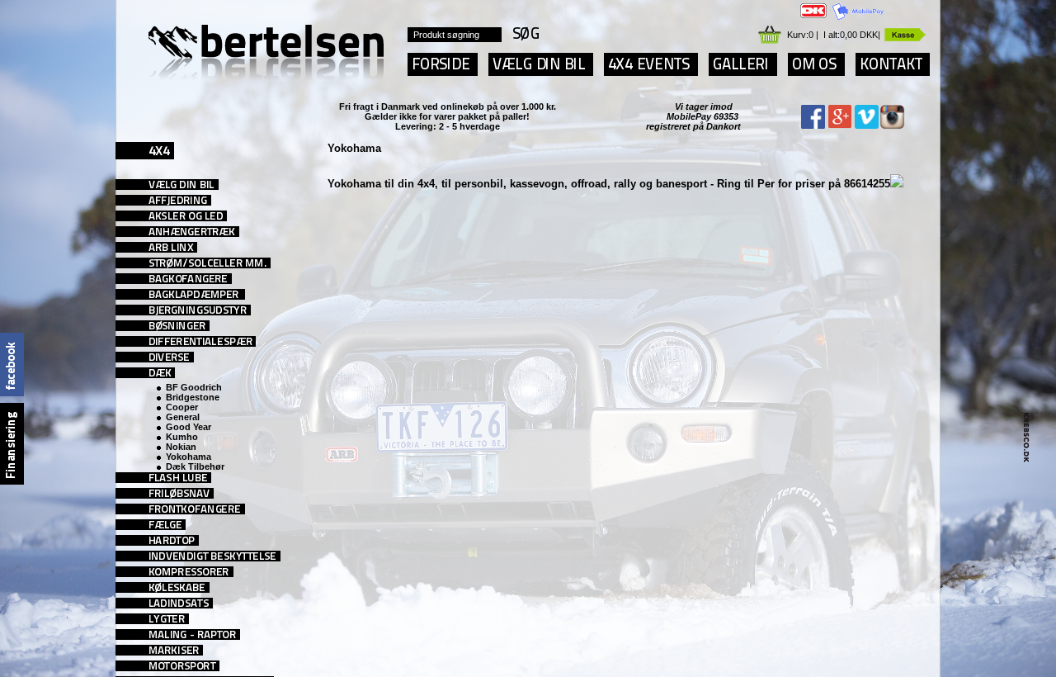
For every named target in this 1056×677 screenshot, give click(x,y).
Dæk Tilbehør (195, 466)
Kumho (182, 437)
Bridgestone (192, 397)
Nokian (181, 447)
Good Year (188, 427)
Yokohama (188, 457)
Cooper (182, 407)
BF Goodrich (194, 387)
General (183, 417)
